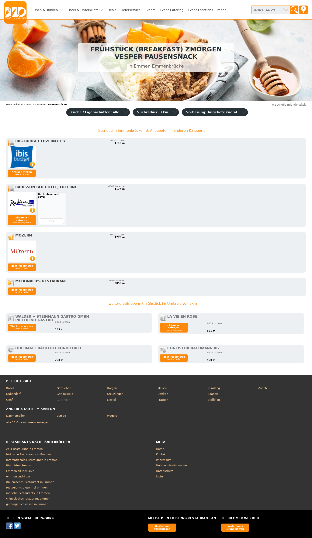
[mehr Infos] (22, 157)
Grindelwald (65, 393)
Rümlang (214, 388)
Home (160, 448)
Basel (10, 388)
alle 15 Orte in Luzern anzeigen (27, 422)
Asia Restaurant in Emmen (24, 448)
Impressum (163, 460)
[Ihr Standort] (303, 10)
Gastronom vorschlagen (162, 527)
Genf (9, 399)
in (14, 104)
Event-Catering (172, 10)
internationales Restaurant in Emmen (32, 460)
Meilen (162, 388)
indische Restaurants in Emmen (28, 493)
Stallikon (214, 399)
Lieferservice (131, 10)
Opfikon (162, 393)
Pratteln (162, 399)
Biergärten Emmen (19, 465)
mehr (221, 10)
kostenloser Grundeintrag (235, 527)
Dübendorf (13, 393)
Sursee (61, 415)
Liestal (111, 399)
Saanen (213, 393)
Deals (111, 10)
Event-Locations (200, 10)
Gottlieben (64, 388)
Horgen (112, 388)
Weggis (112, 415)
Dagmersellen (15, 415)
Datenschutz (164, 471)
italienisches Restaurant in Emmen (30, 482)
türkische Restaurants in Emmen (28, 454)
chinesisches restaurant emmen (28, 498)
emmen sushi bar (18, 476)
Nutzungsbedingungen (171, 465)
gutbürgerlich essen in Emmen (27, 504)
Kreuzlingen (115, 393)
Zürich (262, 388)
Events (150, 10)
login (159, 476)
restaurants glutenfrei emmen (27, 487)
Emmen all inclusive (20, 471)
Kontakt (161, 454)
